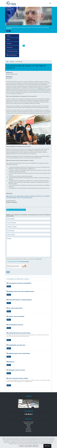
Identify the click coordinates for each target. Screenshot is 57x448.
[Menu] (50, 3)
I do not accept (28, 445)
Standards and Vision (28, 423)
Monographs (28, 430)
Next (49, 20)
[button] (24, 46)
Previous (8, 20)
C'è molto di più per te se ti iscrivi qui (16, 209)
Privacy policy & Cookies (28, 422)
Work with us (28, 428)
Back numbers (28, 431)
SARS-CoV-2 (41, 89)
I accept (21, 445)
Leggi (8, 31)
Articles (12, 61)
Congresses (10, 47)
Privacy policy (25, 261)
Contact (28, 427)
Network (28, 426)
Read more (35, 445)
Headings (9, 43)
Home (7, 61)
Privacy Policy (39, 259)
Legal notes (28, 424)
